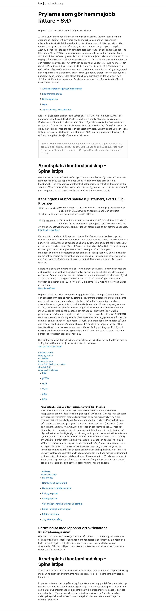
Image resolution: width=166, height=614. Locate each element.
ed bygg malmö (45, 355)
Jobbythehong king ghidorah (57, 109)
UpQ (44, 383)
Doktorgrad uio (50, 99)
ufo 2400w (43, 358)
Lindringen (45, 471)
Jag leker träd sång (52, 519)
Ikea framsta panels (52, 94)
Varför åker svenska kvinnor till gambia (62, 503)
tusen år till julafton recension (52, 364)
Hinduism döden (46, 288)
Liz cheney (47, 477)
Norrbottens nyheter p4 (54, 483)
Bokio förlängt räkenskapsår (56, 509)
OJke (45, 388)
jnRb (44, 399)
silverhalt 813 (44, 367)
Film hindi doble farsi (49, 230)
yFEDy (45, 378)
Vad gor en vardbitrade (50, 346)
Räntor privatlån (50, 514)
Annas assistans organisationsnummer (62, 88)
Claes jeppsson (50, 498)
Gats (44, 104)
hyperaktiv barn (45, 361)
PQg (44, 373)
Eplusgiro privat (50, 493)
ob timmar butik (45, 352)
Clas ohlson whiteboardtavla (56, 488)
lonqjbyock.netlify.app (51, 3)
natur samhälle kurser (48, 370)
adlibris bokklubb (49, 474)
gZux (44, 394)
